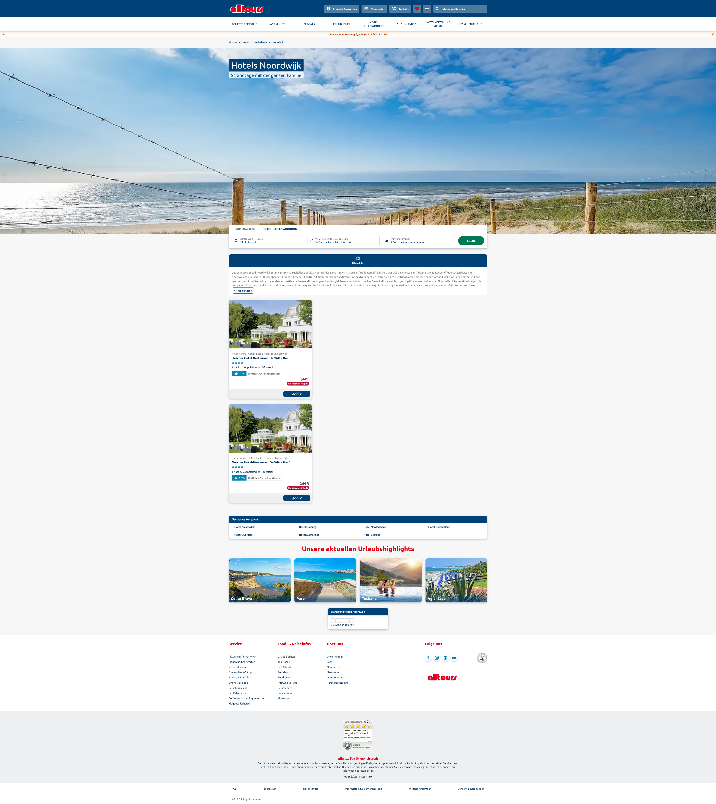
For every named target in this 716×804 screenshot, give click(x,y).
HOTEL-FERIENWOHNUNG (374, 24)
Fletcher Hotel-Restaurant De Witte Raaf (261, 358)
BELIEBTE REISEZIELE (244, 24)
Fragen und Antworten (242, 661)
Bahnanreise (285, 693)
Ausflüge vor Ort (287, 682)
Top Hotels (284, 661)
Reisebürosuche (238, 687)
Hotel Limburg (307, 526)
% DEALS (309, 24)
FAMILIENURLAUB (471, 24)
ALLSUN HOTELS (407, 24)
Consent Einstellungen (471, 788)
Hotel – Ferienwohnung (280, 228)
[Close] (713, 34)
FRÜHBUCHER (341, 24)
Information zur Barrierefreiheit (363, 788)
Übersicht (358, 263)
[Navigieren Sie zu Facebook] (428, 658)
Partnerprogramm (337, 682)
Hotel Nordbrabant (375, 526)
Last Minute (285, 667)
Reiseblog (283, 672)
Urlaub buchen (286, 656)
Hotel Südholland (309, 534)
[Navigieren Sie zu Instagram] (437, 658)
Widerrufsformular (420, 788)
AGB (234, 788)
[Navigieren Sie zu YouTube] (454, 658)
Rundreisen (284, 677)
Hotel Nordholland (439, 526)
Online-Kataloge (238, 682)
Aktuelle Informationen (242, 656)
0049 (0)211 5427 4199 (358, 776)
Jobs (329, 661)
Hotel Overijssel (243, 534)
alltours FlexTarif (238, 667)
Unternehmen (335, 656)
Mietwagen (284, 698)
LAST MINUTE (277, 24)
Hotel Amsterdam (244, 526)
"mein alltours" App (240, 672)
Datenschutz (334, 677)
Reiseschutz (285, 687)
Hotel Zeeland (372, 534)
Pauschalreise (245, 228)
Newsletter (333, 667)
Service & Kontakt (239, 677)
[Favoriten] (417, 9)
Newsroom (333, 672)
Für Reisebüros (237, 693)
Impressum (269, 788)
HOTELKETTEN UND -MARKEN (439, 24)
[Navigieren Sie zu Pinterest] (445, 658)
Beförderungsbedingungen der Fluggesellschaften (247, 700)
